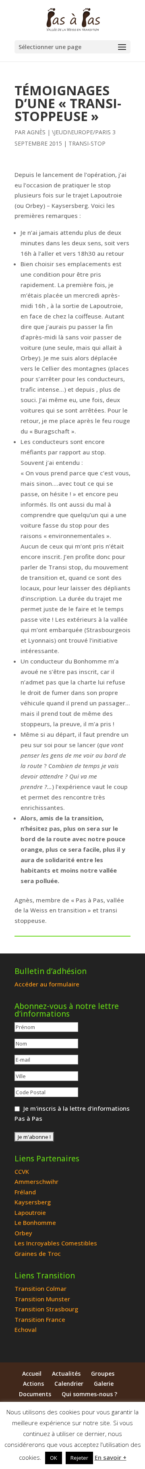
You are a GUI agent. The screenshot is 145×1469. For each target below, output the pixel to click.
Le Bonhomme (35, 1222)
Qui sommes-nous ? (89, 1394)
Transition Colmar (40, 1288)
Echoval (25, 1329)
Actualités (66, 1373)
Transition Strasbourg (46, 1309)
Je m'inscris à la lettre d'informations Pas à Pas (72, 1113)
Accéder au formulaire (46, 984)
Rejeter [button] (79, 1457)
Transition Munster (42, 1299)
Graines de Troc (37, 1253)
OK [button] (53, 1457)
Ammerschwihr (36, 1181)
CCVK (21, 1171)
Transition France (39, 1319)
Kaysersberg (32, 1202)
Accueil (31, 1373)
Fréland (25, 1192)
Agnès (36, 132)
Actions (33, 1383)
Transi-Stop (87, 143)
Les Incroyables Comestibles (55, 1243)
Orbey (23, 1233)
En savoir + (110, 1457)
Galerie (104, 1383)
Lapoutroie (30, 1212)
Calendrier (68, 1383)
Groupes (102, 1373)
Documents (35, 1394)
